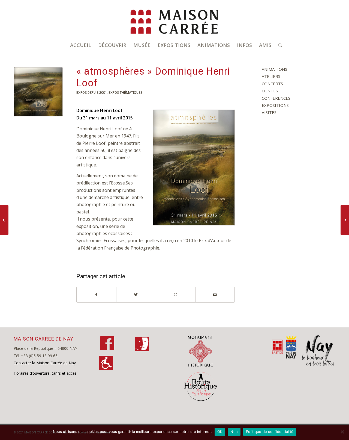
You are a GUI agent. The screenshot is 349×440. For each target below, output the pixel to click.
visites (269, 112)
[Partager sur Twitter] (136, 294)
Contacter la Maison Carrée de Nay (45, 362)
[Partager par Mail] (215, 294)
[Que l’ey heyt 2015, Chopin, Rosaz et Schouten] (345, 220)
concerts (272, 83)
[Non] (342, 432)
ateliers (271, 76)
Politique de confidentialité (269, 431)
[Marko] (4, 220)
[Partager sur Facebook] (96, 294)
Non (234, 431)
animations (274, 69)
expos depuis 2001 (91, 92)
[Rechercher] (278, 45)
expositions (275, 105)
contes (270, 90)
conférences (276, 98)
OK (219, 431)
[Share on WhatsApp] (175, 294)
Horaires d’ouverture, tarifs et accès (45, 373)
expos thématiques (125, 92)
